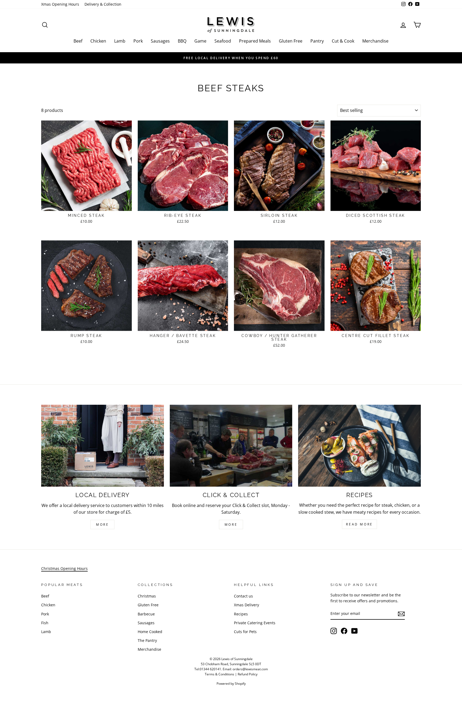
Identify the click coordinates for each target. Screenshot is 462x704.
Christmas (147, 596)
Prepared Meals (255, 41)
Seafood (222, 41)
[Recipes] (359, 446)
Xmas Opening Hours (60, 4)
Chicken (98, 41)
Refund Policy (247, 674)
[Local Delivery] (102, 446)
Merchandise (375, 41)
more (231, 524)
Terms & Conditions (219, 674)
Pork (138, 41)
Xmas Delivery (246, 604)
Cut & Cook (343, 41)
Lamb (119, 41)
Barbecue (146, 613)
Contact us (243, 596)
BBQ (182, 41)
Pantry (317, 41)
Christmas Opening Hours (64, 568)
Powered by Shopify (231, 683)
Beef (78, 41)
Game (200, 41)
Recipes (241, 613)
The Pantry (147, 640)
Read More (359, 524)
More (102, 524)
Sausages (160, 41)
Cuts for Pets (245, 631)
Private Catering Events (254, 622)
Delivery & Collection (102, 4)
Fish (44, 622)
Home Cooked (150, 631)
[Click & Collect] (231, 446)
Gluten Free (290, 41)
